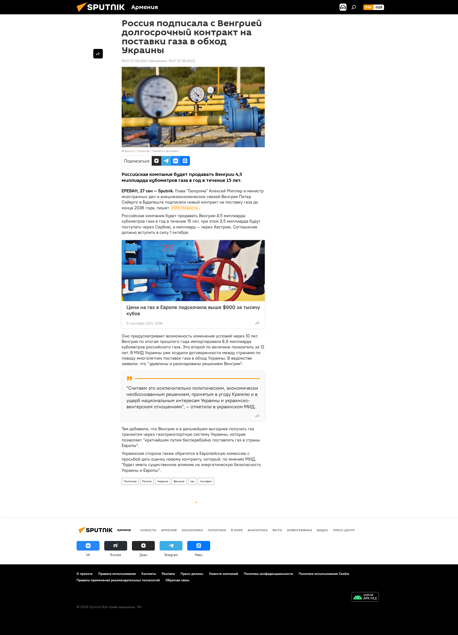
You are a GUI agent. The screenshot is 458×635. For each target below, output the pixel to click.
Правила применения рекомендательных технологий (118, 580)
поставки (206, 481)
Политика (130, 481)
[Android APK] (365, 597)
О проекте (85, 574)
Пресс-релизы (192, 574)
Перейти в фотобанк (165, 151)
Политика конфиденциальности (268, 574)
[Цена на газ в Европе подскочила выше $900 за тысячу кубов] (193, 270)
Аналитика (258, 530)
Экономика (192, 530)
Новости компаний (223, 574)
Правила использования (117, 574)
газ (192, 481)
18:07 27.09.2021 (134, 61)
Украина (162, 481)
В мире (237, 530)
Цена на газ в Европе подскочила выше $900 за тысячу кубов (193, 310)
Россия (146, 481)
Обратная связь (177, 580)
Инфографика (299, 530)
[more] (257, 323)
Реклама (168, 574)
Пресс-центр (344, 530)
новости (148, 530)
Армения (169, 530)
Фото (277, 530)
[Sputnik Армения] (102, 13)
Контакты (148, 574)
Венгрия (179, 481)
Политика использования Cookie (324, 574)
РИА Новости (185, 207)
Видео (322, 530)
